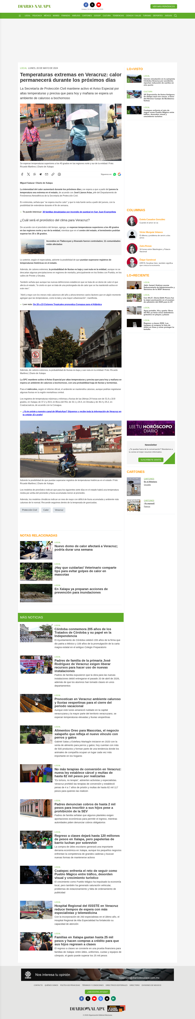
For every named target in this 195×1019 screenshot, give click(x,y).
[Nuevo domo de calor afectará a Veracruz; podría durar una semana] (36, 550)
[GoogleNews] (100, 998)
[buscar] (175, 15)
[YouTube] (98, 4)
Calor (46, 510)
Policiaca (37, 16)
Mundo (56, 16)
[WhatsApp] (34, 174)
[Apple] (107, 998)
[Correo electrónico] (46, 174)
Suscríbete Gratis (151, 460)
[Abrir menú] (20, 16)
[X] (92, 4)
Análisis (76, 16)
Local (27, 16)
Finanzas (65, 16)
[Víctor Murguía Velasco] (132, 234)
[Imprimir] (59, 174)
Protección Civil (29, 510)
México (47, 16)
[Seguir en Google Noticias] (119, 174)
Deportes (158, 16)
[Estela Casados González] (132, 221)
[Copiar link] (53, 174)
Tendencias (118, 16)
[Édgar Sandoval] (132, 262)
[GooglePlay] (113, 998)
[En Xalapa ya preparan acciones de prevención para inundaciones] (36, 593)
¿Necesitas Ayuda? (97, 992)
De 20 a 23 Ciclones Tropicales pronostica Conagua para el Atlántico (67, 304)
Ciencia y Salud (133, 16)
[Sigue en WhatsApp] (114, 174)
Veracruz (59, 510)
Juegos (168, 16)
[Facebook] (86, 4)
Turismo (147, 16)
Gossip (97, 16)
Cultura (107, 16)
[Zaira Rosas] (132, 248)
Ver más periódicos (164, 6)
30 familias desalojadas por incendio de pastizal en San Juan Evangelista (79, 212)
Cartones (87, 16)
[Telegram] (40, 174)
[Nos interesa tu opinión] (97, 975)
